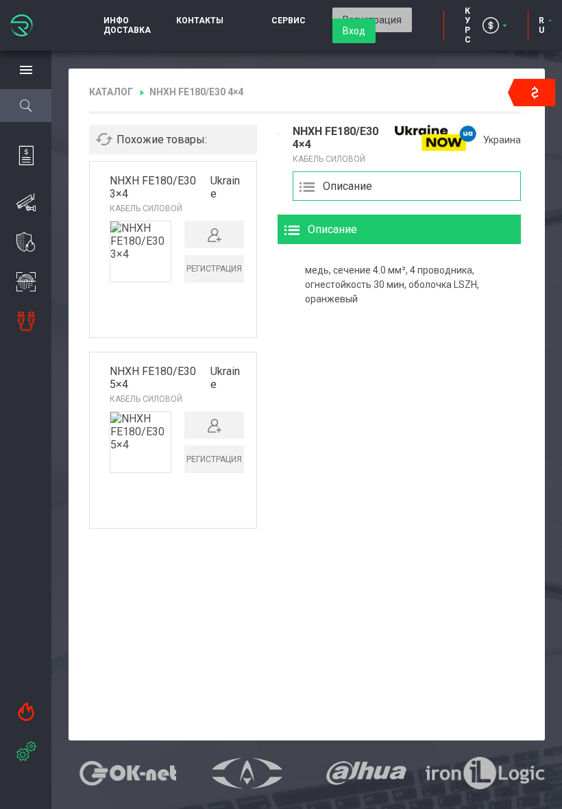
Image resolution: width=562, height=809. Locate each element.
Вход (354, 30)
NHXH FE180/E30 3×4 (153, 187)
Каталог (111, 91)
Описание (347, 186)
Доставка (127, 30)
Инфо (116, 20)
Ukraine (225, 187)
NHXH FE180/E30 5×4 (153, 378)
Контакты (199, 20)
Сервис (288, 20)
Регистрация (214, 269)
